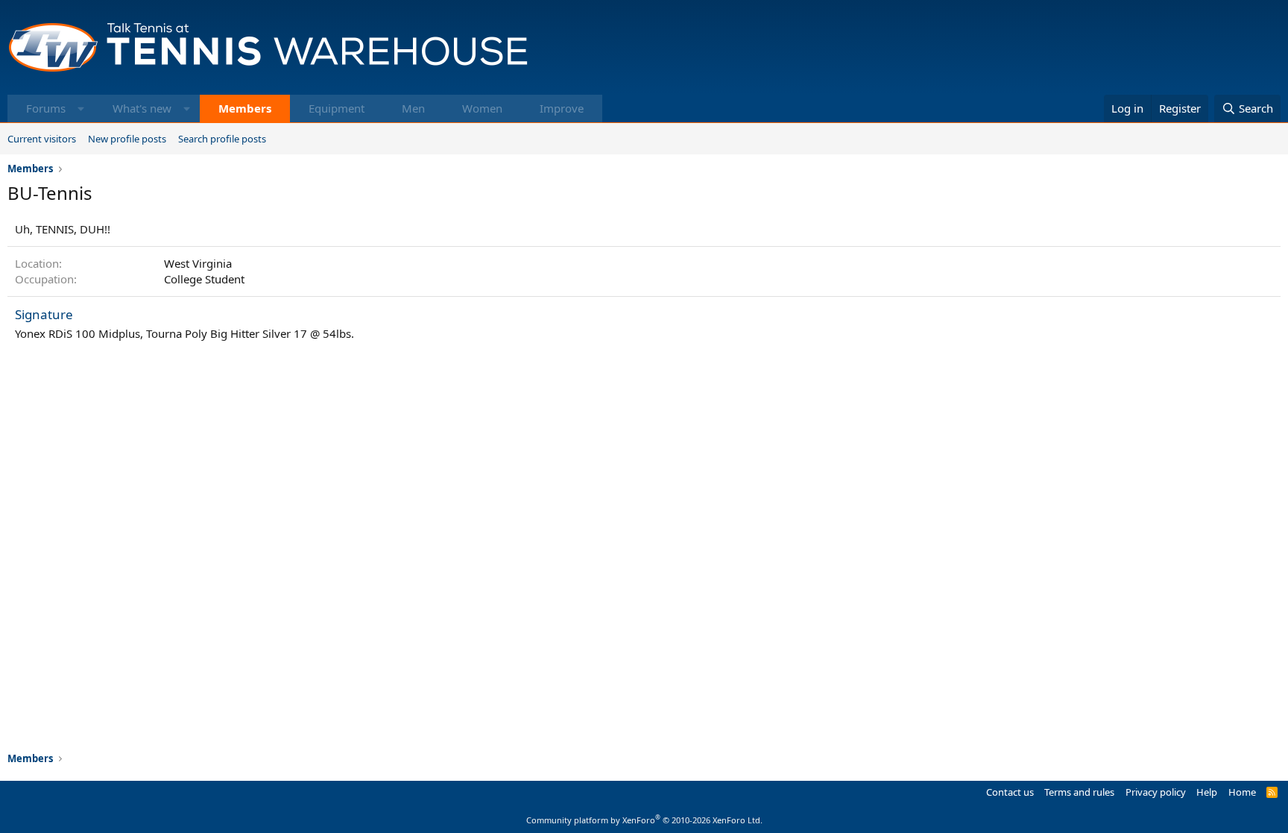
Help (1206, 792)
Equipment (336, 108)
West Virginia (198, 263)
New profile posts (127, 138)
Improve (562, 108)
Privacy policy (1156, 792)
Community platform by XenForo (644, 820)
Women (482, 108)
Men (413, 108)
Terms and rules (1079, 792)
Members (244, 108)
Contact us (1010, 792)
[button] (81, 108)
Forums (46, 108)
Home (1242, 792)
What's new (142, 108)
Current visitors (41, 138)
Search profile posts (222, 138)
